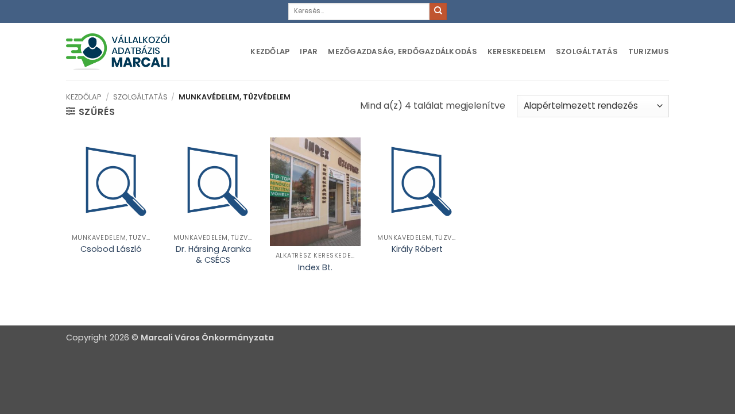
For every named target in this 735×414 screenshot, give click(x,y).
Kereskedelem (517, 51)
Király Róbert (417, 249)
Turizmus (648, 51)
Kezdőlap (269, 51)
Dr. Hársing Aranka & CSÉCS (213, 254)
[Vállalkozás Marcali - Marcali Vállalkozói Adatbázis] (117, 51)
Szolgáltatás (587, 51)
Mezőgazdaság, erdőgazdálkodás (402, 51)
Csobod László (111, 249)
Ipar (309, 51)
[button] (90, 111)
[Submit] (438, 11)
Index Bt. (315, 267)
